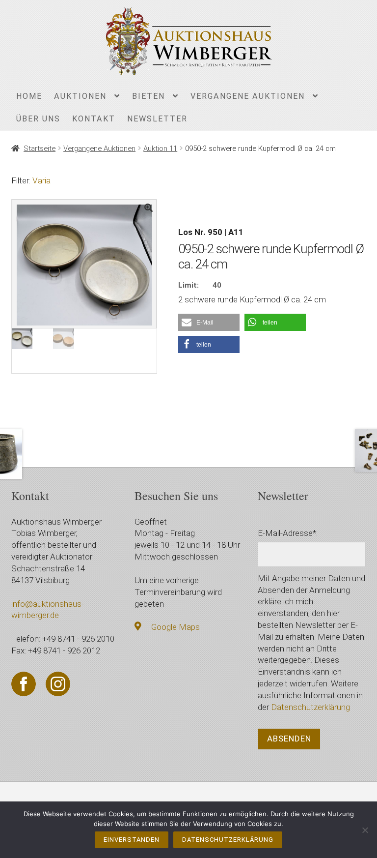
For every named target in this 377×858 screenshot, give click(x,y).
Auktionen (80, 96)
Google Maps (175, 627)
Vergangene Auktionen (247, 96)
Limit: (188, 285)
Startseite (39, 148)
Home (29, 96)
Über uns (38, 118)
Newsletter (157, 118)
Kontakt (93, 118)
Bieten (148, 96)
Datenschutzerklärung (310, 707)
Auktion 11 (160, 148)
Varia (41, 180)
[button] (209, 322)
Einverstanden (132, 839)
